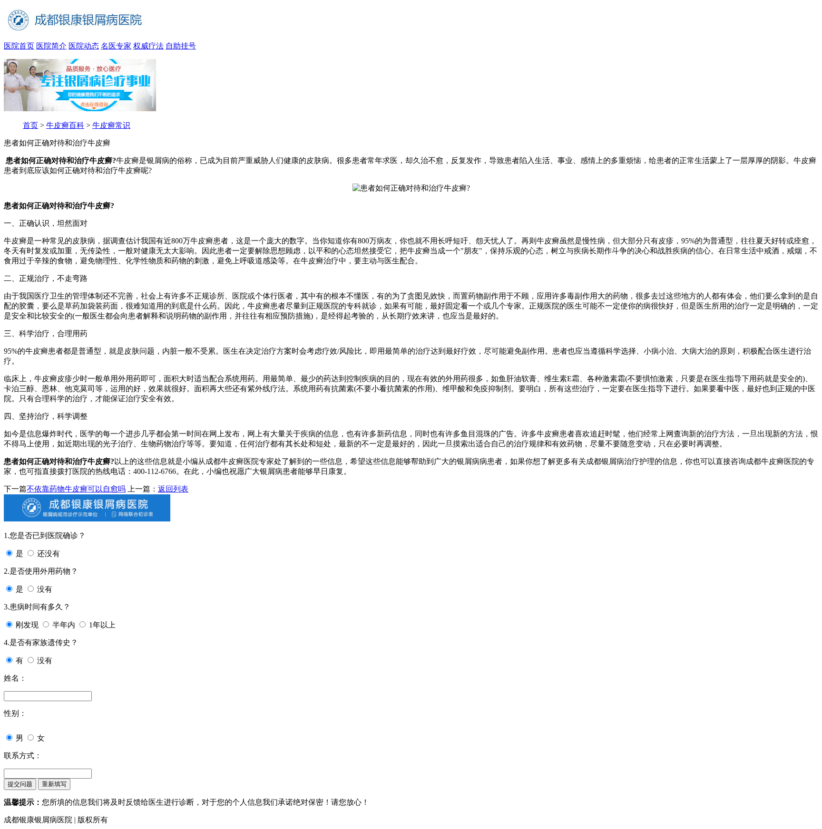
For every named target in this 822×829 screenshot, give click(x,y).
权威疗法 (148, 46)
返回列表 (173, 489)
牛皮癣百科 (65, 125)
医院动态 (83, 46)
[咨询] (411, 188)
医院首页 (19, 46)
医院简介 (51, 46)
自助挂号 (181, 46)
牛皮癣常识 (111, 125)
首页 (30, 125)
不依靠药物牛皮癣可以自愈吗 (76, 489)
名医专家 (116, 46)
